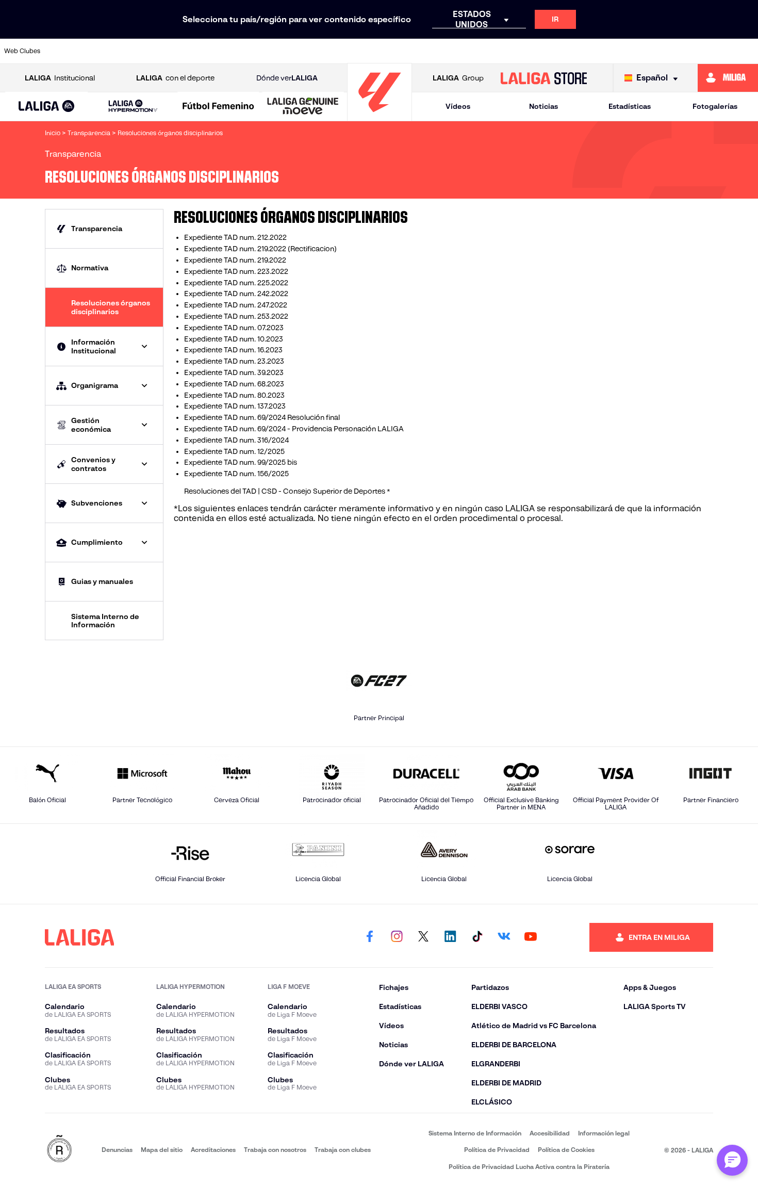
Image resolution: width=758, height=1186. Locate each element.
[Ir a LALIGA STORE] (543, 78)
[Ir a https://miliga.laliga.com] (728, 78)
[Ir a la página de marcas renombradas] (59, 1149)
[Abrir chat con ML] (732, 1160)
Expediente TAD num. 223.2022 (236, 271)
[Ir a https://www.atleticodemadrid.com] (103, 51)
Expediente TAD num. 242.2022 (236, 293)
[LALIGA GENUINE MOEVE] (302, 107)
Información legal (604, 1133)
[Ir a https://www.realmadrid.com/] (603, 51)
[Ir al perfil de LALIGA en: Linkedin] (450, 937)
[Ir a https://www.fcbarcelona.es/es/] (282, 51)
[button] (46, 106)
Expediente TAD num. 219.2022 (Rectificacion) (260, 249)
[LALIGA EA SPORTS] (46, 107)
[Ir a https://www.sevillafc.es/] (675, 51)
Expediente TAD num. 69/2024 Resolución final (262, 417)
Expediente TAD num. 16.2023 (233, 350)
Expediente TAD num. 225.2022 (236, 283)
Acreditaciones (213, 1149)
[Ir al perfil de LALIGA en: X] (423, 937)
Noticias (543, 106)
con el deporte (175, 78)
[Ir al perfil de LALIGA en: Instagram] (396, 937)
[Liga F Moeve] (218, 107)
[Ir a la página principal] (379, 116)
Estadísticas (629, 106)
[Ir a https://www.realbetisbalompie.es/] (567, 51)
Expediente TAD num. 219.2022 (235, 260)
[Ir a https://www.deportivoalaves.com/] (211, 51)
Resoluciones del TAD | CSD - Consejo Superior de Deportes (285, 491)
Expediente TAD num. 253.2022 (236, 316)
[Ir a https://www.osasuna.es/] (139, 51)
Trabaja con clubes (343, 1149)
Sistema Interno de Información (475, 1133)
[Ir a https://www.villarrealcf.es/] (746, 51)
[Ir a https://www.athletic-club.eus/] (68, 51)
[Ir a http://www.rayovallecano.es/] (460, 51)
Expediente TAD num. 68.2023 (234, 384)
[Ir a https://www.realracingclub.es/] (425, 51)
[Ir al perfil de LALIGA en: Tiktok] (477, 937)
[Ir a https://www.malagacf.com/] (389, 51)
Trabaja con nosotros (275, 1149)
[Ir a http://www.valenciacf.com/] (710, 51)
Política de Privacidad (497, 1149)
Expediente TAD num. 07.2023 (234, 327)
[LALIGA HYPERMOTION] (133, 106)
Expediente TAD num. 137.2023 (235, 406)
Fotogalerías (715, 106)
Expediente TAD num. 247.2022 (235, 305)
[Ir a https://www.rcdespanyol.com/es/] (532, 51)
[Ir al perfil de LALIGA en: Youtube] (530, 937)
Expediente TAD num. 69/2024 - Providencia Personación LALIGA (294, 429)
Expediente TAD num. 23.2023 (234, 361)
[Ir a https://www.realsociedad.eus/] (639, 51)
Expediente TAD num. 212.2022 (235, 237)
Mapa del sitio (162, 1149)
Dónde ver (287, 78)
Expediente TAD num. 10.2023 (233, 339)
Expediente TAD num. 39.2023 (234, 372)
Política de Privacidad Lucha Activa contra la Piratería (529, 1166)
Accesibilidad (550, 1133)
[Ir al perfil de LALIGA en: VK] (504, 937)
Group (458, 78)
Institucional (60, 78)
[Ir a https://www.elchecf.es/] (246, 51)
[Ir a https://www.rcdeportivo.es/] (496, 51)
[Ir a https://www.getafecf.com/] (318, 51)
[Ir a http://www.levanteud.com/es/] (353, 51)
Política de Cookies (566, 1149)
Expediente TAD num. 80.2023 (234, 395)
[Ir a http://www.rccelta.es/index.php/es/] (175, 51)
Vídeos (458, 106)
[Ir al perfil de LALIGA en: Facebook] (369, 937)
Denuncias (117, 1149)
